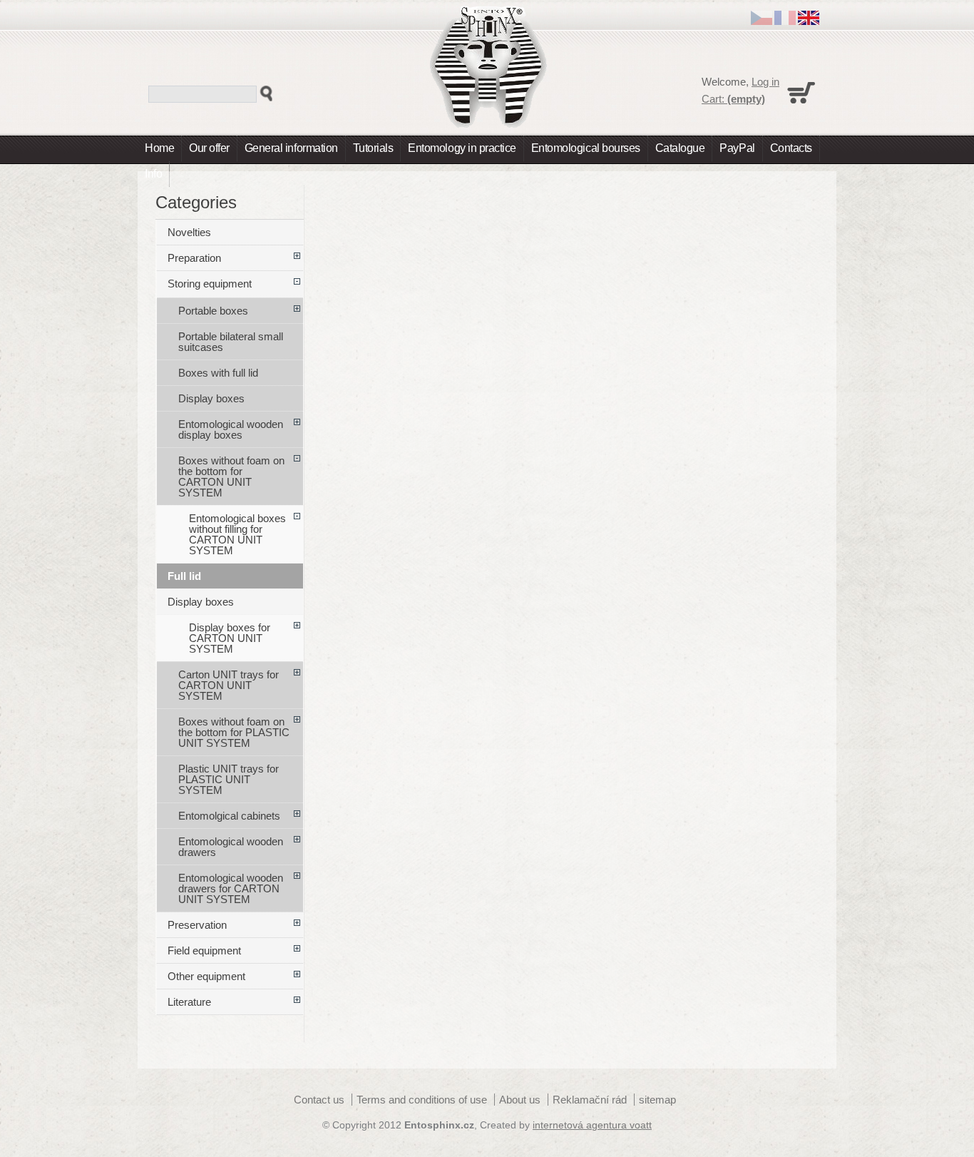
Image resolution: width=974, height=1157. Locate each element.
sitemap (657, 1100)
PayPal (736, 148)
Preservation (197, 925)
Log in (765, 82)
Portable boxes (213, 311)
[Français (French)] (785, 21)
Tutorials (373, 148)
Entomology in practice (462, 148)
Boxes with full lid (218, 373)
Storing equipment (210, 283)
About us (519, 1100)
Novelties (189, 232)
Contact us (319, 1100)
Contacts (791, 148)
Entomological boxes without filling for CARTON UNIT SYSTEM (237, 534)
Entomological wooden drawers (230, 846)
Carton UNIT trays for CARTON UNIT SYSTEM (228, 685)
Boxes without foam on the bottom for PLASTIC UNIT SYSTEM (233, 732)
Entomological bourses (585, 148)
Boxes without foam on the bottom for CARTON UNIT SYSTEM (231, 476)
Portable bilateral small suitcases (230, 341)
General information (291, 148)
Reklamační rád (590, 1100)
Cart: (733, 99)
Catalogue (680, 148)
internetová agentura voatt (592, 1125)
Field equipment (204, 950)
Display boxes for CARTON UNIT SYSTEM (229, 638)
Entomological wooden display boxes (230, 429)
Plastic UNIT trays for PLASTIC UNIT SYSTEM (228, 779)
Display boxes (211, 398)
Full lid (184, 576)
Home (159, 148)
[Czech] (761, 21)
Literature (189, 1002)
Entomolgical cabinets (229, 816)
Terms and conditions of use (422, 1100)
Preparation (194, 258)
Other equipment (206, 976)
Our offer (209, 148)
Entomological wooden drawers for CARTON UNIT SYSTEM (230, 888)
